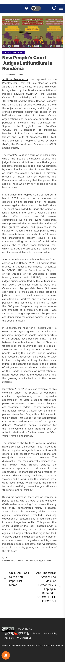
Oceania (59, 645)
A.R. (4, 75)
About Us (9, 637)
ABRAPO (6, 560)
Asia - (34, 645)
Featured (7, 53)
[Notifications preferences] (6, 655)
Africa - (42, 645)
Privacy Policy (51, 633)
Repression (30, 560)
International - (9, 645)
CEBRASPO (20, 560)
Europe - (50, 645)
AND (12, 560)
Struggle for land (44, 560)
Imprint (36, 633)
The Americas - (23, 645)
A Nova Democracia (15, 79)
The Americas (19, 53)
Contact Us (25, 637)
